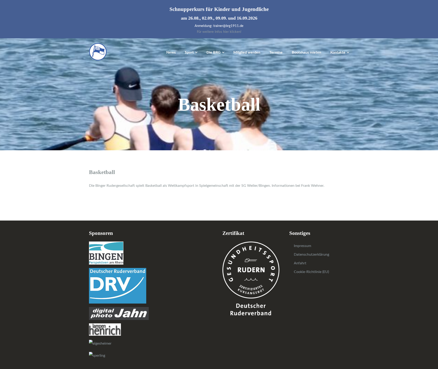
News (171, 52)
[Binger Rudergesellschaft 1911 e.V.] (98, 51)
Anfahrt (300, 263)
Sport (189, 52)
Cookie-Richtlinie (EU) (311, 272)
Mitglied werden (246, 52)
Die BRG (213, 52)
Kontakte (337, 52)
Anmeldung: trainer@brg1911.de (219, 26)
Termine (276, 52)
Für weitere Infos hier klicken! (219, 32)
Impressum (302, 246)
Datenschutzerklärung (311, 254)
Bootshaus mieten (306, 52)
